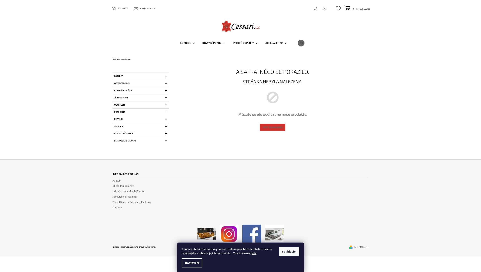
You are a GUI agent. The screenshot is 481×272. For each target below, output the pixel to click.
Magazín (116, 180)
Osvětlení (119, 105)
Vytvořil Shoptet (361, 247)
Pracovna (119, 112)
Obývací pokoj (122, 83)
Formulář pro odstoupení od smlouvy (131, 202)
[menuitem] (187, 43)
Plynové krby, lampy (125, 140)
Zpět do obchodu (273, 127)
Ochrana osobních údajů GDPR (128, 191)
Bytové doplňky (123, 90)
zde (254, 253)
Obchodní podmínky (123, 186)
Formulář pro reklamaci (124, 197)
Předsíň (118, 119)
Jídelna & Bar (121, 97)
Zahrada (119, 126)
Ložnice (118, 76)
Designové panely (123, 133)
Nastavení (192, 263)
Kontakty (117, 207)
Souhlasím (289, 252)
